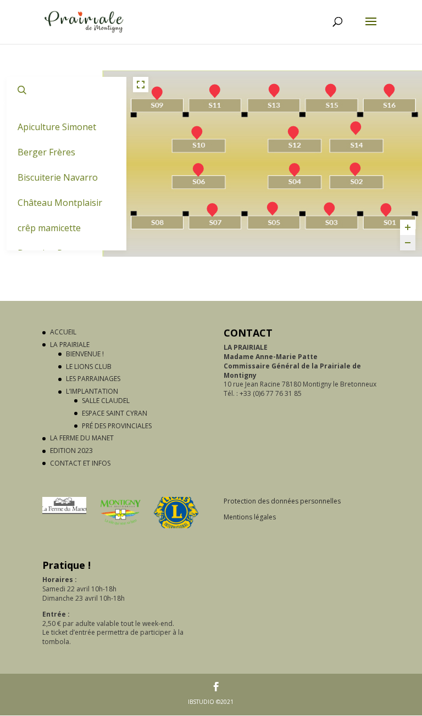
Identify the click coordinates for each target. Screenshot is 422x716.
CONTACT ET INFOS (80, 463)
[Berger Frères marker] (198, 168)
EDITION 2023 (71, 450)
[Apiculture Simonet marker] (329, 208)
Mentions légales (250, 517)
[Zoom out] (407, 242)
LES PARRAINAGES (93, 378)
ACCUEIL (63, 332)
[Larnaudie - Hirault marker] (386, 208)
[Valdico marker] (330, 89)
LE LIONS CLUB (89, 366)
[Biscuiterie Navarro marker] (157, 92)
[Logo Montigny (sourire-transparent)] (120, 525)
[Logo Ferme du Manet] (64, 511)
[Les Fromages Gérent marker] (356, 126)
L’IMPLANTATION (92, 391)
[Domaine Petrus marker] (355, 168)
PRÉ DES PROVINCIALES (117, 425)
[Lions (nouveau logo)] (176, 525)
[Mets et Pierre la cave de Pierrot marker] (212, 208)
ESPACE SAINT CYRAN (114, 413)
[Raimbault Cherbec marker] (293, 131)
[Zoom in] (407, 227)
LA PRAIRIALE (70, 344)
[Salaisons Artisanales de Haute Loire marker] (272, 207)
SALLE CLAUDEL (106, 400)
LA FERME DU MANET (82, 438)
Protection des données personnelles (282, 501)
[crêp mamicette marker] (274, 89)
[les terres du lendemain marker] (197, 131)
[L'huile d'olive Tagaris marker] (294, 168)
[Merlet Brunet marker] (389, 89)
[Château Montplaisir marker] (214, 89)
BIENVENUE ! (85, 354)
